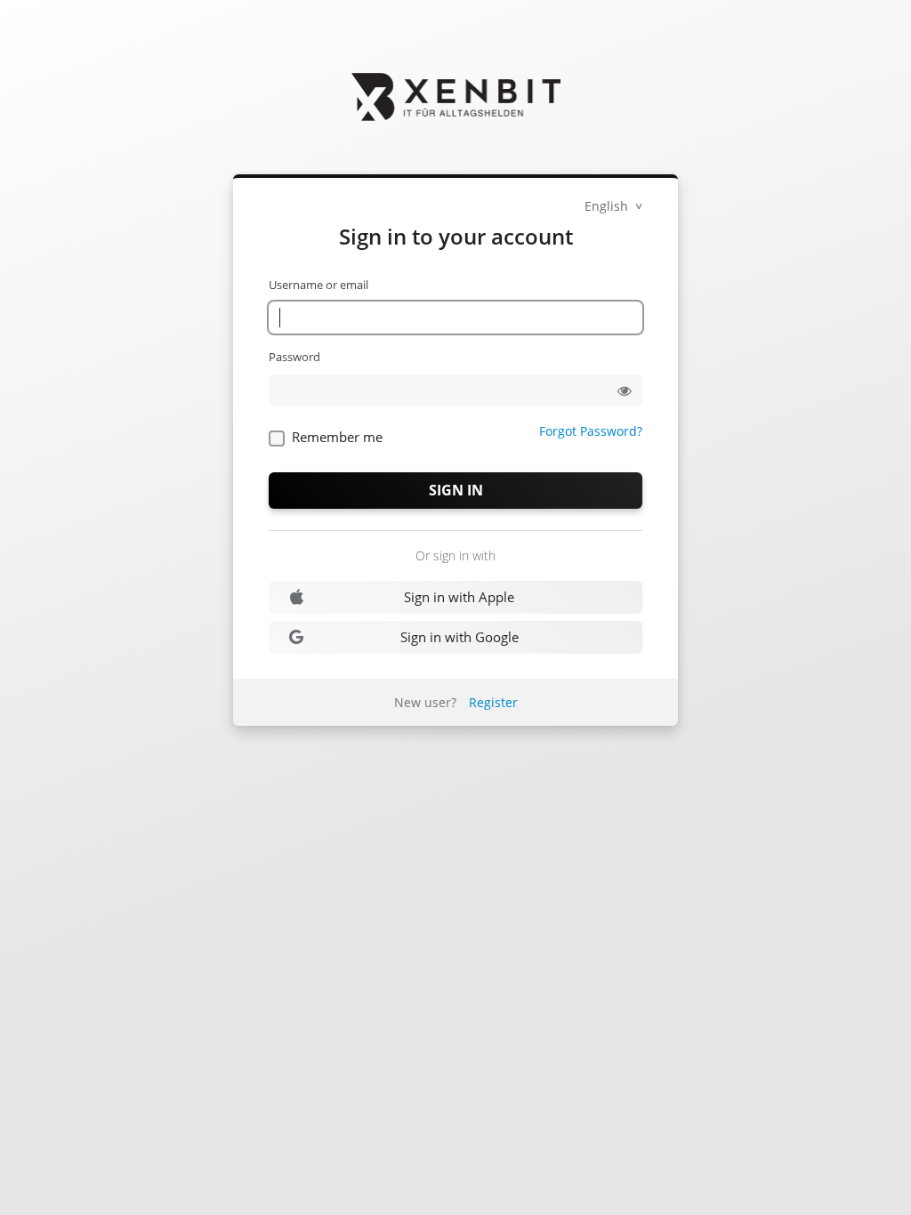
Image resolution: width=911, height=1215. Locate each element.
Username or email (318, 285)
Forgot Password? (590, 430)
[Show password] (624, 390)
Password (294, 357)
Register (493, 702)
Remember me (337, 437)
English (608, 205)
